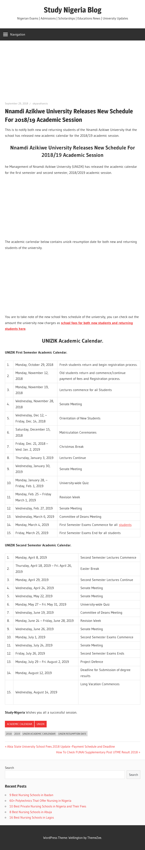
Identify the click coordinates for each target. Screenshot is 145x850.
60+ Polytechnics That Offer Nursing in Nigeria (40, 801)
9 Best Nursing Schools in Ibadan (31, 795)
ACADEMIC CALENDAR (19, 724)
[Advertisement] (72, 73)
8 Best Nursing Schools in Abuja (30, 812)
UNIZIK (41, 724)
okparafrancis (40, 103)
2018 (9, 733)
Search (9, 768)
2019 (17, 733)
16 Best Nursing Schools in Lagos (31, 817)
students (125, 525)
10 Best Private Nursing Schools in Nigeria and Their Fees (47, 806)
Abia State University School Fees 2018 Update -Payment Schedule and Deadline (61, 746)
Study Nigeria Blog (72, 9)
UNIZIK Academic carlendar (39, 733)
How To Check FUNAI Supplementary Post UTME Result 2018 (97, 752)
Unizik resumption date (72, 733)
